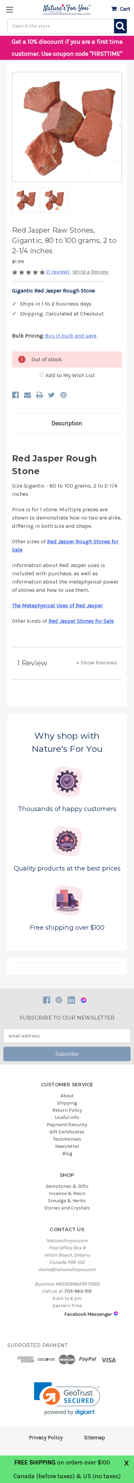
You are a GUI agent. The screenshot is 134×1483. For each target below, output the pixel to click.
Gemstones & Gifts (67, 1186)
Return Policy (67, 1110)
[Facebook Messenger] (83, 1000)
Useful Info (67, 1117)
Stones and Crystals (67, 1208)
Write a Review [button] (90, 271)
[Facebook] (15, 395)
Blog (67, 1153)
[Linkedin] (71, 1000)
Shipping (67, 1103)
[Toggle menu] (9, 9)
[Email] (27, 395)
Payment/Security (67, 1125)
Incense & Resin (67, 1193)
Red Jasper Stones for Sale (81, 621)
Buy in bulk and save (71, 335)
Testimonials (67, 1139)
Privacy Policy (46, 1437)
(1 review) (58, 271)
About (67, 1096)
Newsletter (67, 1146)
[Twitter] (51, 395)
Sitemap (94, 1437)
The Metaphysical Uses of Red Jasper (57, 605)
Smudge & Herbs (67, 1201)
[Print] (39, 395)
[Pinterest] (63, 395)
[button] (67, 1398)
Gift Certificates (67, 1132)
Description (67, 423)
